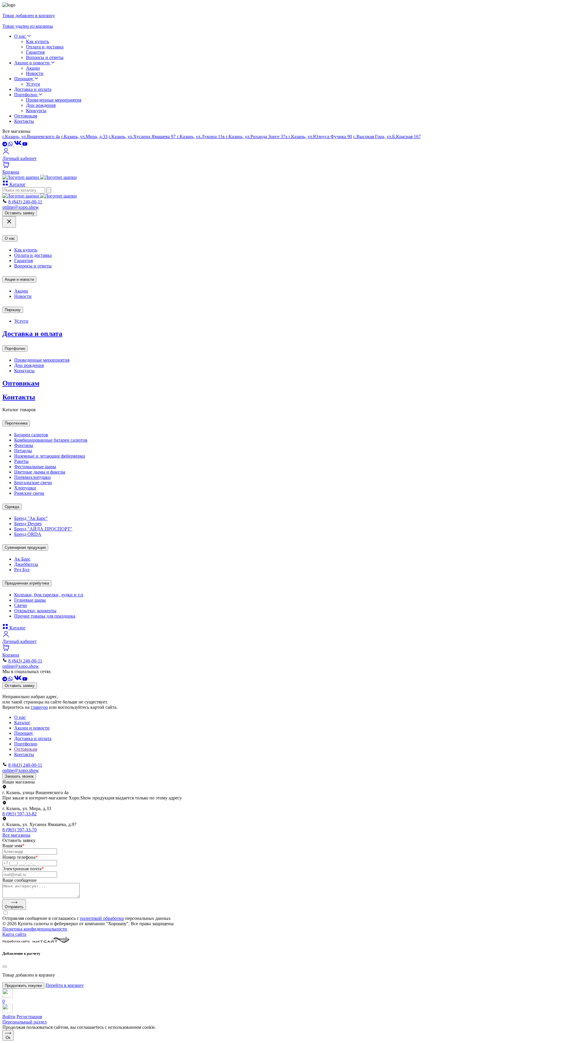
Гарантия (35, 52)
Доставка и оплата (32, 89)
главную (39, 707)
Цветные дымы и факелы (39, 471)
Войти (8, 1016)
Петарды (23, 450)
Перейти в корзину (64, 985)
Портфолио (26, 94)
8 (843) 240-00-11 (25, 201)
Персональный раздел (24, 1021)
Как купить (37, 41)
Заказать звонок (19, 776)
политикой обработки (102, 918)
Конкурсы (36, 110)
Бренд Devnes (28, 523)
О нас (20, 36)
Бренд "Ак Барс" (31, 518)
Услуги (33, 83)
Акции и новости (32, 62)
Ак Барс (22, 559)
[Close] (4, 966)
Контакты (24, 121)
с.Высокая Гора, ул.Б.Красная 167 (387, 136)
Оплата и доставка (44, 46)
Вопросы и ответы (44, 57)
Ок (8, 1037)
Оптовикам (25, 115)
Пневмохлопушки (32, 477)
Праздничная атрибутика (27, 583)
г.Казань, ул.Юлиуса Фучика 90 (320, 136)
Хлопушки (25, 487)
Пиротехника (16, 423)
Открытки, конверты (35, 610)
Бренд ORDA (27, 534)
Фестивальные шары (35, 466)
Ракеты (21, 461)
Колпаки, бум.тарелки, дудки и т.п (48, 594)
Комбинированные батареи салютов (50, 440)
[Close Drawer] (9, 222)
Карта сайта (14, 934)
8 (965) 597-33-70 (19, 829)
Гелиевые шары (30, 600)
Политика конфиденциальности (34, 928)
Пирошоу (24, 78)
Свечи (20, 605)
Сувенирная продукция (25, 547)
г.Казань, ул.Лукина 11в (201, 136)
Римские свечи (29, 493)
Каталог (17, 184)
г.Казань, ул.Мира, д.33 (84, 136)
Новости (34, 73)
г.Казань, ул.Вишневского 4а (31, 136)
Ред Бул (22, 569)
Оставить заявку (20, 213)
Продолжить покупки (23, 985)
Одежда (12, 507)
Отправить (14, 907)
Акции (33, 68)
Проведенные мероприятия (53, 99)
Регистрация (29, 1016)
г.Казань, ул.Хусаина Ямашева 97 (143, 136)
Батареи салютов (31, 434)
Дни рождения (41, 105)
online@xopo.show (20, 207)
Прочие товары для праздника (44, 615)
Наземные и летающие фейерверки (49, 455)
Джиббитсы (26, 564)
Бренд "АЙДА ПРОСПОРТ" (43, 528)
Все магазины (16, 835)
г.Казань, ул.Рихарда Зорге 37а (257, 136)
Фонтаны (23, 445)
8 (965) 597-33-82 (19, 813)
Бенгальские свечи (33, 482)
